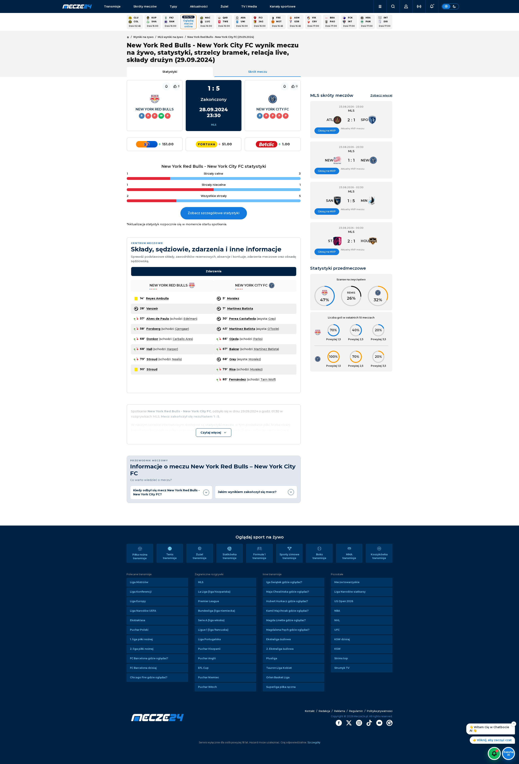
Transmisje (112, 6)
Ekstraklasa (137, 620)
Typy (173, 6)
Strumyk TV (342, 667)
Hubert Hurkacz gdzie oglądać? (287, 601)
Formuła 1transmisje (259, 556)
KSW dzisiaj (342, 639)
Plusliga (271, 658)
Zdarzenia (213, 271)
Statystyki (169, 72)
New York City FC (272, 109)
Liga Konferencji (141, 591)
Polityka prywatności (379, 711)
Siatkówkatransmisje (230, 556)
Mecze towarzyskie (346, 582)
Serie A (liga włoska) (211, 620)
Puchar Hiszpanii (209, 648)
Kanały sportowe (282, 6)
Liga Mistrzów (139, 582)
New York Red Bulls (155, 109)
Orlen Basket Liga (278, 677)
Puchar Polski (139, 629)
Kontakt (310, 711)
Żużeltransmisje (199, 556)
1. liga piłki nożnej (141, 639)
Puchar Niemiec (208, 677)
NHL (337, 620)
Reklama (339, 711)
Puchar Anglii (207, 658)
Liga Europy (138, 601)
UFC (337, 629)
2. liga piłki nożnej (141, 648)
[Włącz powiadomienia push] (494, 753)
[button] (380, 6)
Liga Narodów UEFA (143, 610)
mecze (77, 6)
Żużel (224, 6)
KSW (337, 648)
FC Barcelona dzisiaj (143, 667)
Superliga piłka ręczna (281, 686)
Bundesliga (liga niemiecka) (216, 610)
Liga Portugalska (209, 639)
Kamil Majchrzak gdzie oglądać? (287, 610)
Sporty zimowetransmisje (289, 556)
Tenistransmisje (170, 556)
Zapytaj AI (508, 753)
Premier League (208, 601)
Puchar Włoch (207, 686)
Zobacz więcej (381, 95)
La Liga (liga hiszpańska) (214, 591)
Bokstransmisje (319, 556)
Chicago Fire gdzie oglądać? (148, 677)
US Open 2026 (343, 601)
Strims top (341, 658)
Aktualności (199, 6)
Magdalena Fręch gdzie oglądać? (287, 629)
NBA (337, 610)
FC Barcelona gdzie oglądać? (149, 658)
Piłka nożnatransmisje (139, 556)
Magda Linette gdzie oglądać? (286, 620)
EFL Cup (203, 667)
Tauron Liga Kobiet (279, 667)
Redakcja (324, 711)
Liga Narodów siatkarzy (350, 591)
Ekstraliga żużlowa (278, 639)
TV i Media (249, 6)
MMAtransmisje (349, 556)
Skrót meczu (257, 72)
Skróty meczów (145, 6)
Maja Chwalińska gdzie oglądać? (287, 591)
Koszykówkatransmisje (379, 556)
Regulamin (356, 711)
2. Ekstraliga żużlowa (280, 648)
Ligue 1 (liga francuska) (213, 629)
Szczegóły (313, 742)
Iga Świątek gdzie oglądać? (284, 582)
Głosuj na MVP (327, 130)
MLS (213, 124)
